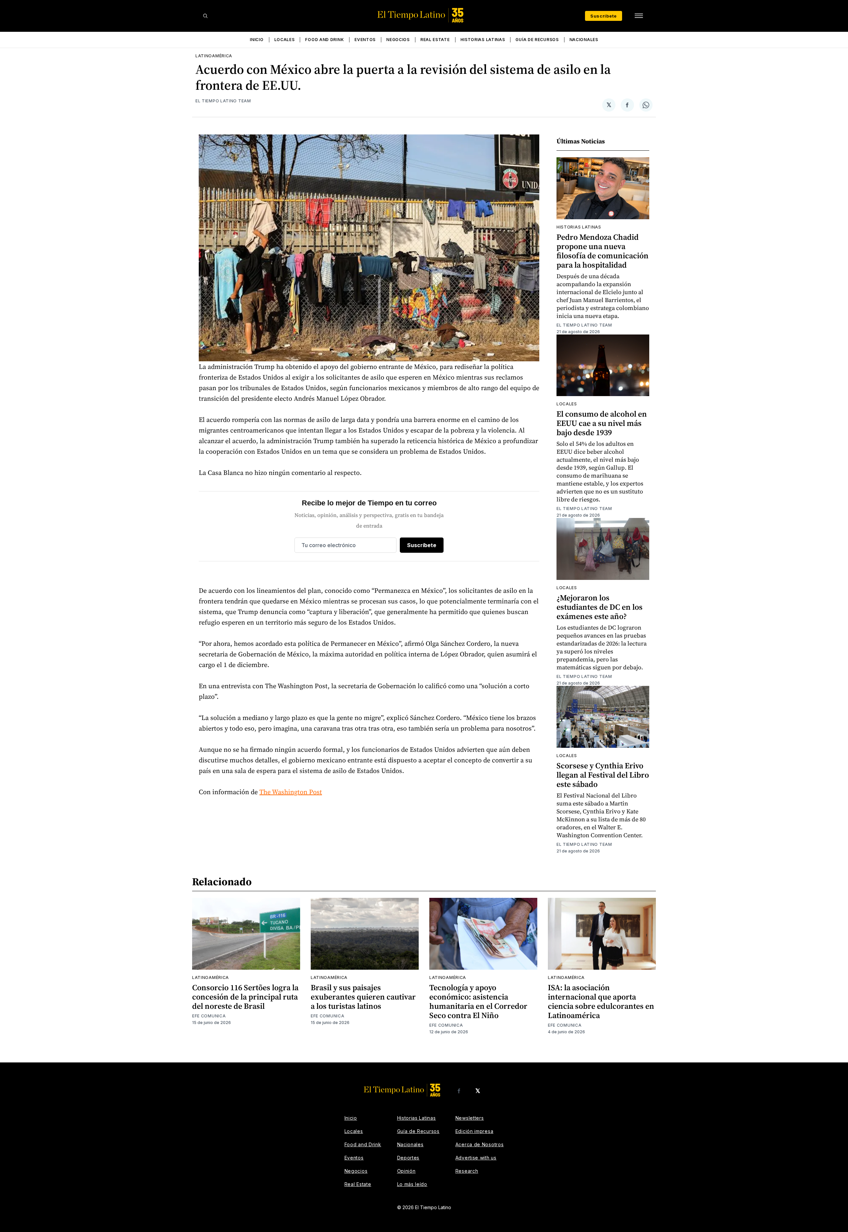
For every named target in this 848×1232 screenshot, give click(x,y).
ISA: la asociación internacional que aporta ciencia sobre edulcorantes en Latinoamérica (601, 1001)
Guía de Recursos (536, 39)
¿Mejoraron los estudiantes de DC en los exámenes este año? (599, 607)
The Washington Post (290, 791)
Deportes (408, 1157)
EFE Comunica (209, 1015)
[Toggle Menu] (638, 16)
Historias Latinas (482, 39)
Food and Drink (324, 39)
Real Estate (435, 39)
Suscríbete (603, 16)
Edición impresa (474, 1131)
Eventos (365, 39)
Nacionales (583, 39)
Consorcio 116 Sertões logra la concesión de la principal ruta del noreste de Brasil (245, 996)
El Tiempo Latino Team (223, 100)
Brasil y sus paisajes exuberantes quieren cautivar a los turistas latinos (363, 996)
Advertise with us (476, 1157)
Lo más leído (412, 1184)
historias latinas (578, 227)
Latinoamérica (213, 55)
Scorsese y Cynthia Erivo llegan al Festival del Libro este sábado (602, 775)
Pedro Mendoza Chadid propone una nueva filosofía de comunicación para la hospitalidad (602, 250)
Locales (284, 39)
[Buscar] (205, 16)
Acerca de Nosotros (479, 1144)
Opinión (406, 1171)
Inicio (256, 39)
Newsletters (469, 1118)
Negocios (398, 39)
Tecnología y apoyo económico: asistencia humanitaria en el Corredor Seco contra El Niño (478, 1001)
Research (466, 1171)
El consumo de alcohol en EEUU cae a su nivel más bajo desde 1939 (601, 423)
